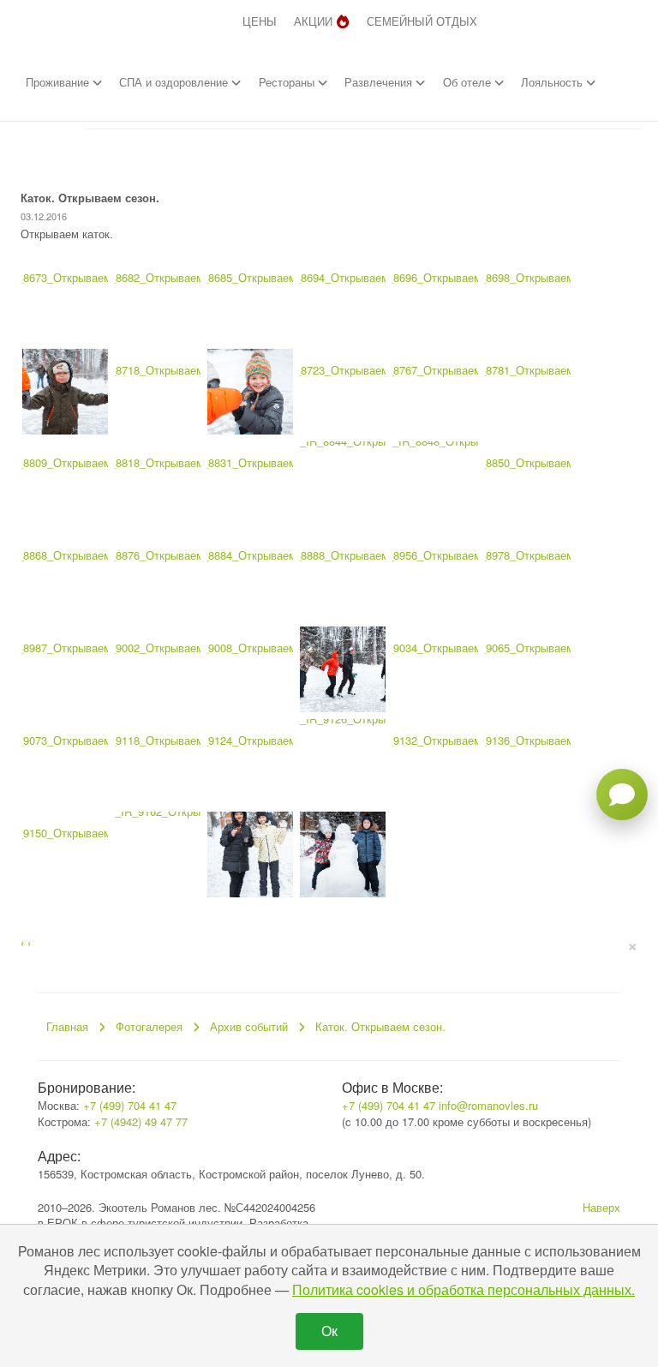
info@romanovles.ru (488, 1105)
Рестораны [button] (288, 82)
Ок (329, 1330)
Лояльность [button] (553, 82)
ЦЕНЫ (259, 21)
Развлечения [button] (380, 82)
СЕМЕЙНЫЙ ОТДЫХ (422, 21)
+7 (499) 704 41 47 (129, 1105)
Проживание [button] (59, 82)
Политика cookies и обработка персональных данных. (463, 1289)
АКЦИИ (313, 21)
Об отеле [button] (468, 82)
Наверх (601, 1207)
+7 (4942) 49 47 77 (141, 1121)
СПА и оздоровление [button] (175, 82)
